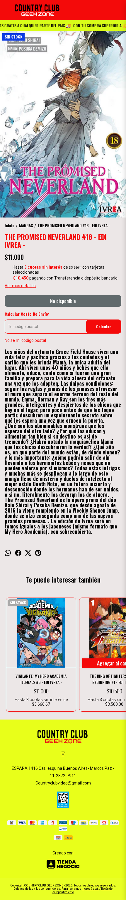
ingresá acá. (90, 888)
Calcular (103, 326)
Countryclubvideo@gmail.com (63, 783)
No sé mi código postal (25, 340)
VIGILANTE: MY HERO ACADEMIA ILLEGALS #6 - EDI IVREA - (41, 679)
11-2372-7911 (63, 775)
